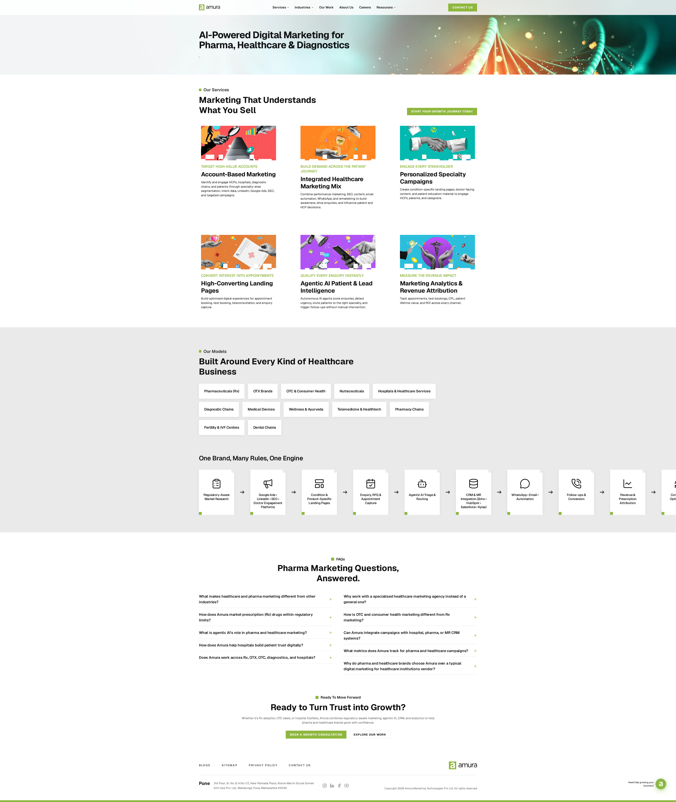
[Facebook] (339, 786)
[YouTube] (347, 786)
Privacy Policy (263, 765)
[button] (281, 7)
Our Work (326, 7)
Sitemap (229, 765)
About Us (346, 7)
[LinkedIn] (332, 786)
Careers (365, 7)
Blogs (204, 765)
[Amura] (209, 7)
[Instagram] (325, 786)
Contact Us (300, 765)
